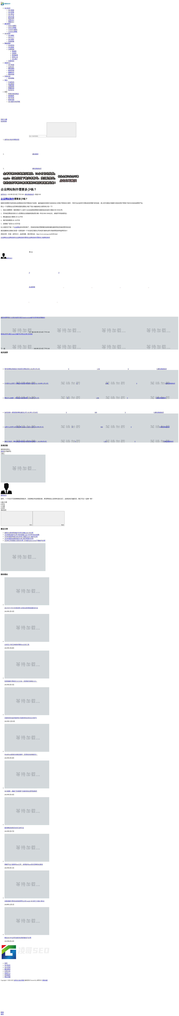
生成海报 (32, 287)
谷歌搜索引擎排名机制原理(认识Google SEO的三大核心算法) (24, 901)
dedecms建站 (12, 26)
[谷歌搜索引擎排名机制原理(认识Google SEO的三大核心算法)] (26, 898)
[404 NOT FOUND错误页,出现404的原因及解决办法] (26, 604)
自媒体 (14, 53)
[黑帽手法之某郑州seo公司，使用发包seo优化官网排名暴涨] (26, 861)
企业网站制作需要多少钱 (36, 237)
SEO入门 (11, 37)
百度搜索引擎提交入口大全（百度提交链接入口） (20, 681)
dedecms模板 (12, 27)
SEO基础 (11, 10)
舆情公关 (15, 57)
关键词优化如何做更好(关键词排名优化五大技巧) (20, 718)
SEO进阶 (11, 39)
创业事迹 (11, 84)
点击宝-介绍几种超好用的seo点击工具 (16, 644)
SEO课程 (11, 35)
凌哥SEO (4, 194)
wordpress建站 (12, 29)
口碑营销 (11, 49)
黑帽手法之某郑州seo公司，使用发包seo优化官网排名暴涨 (23, 864)
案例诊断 (11, 18)
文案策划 (11, 61)
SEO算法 (11, 14)
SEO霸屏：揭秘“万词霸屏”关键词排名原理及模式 (20, 791)
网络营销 (7, 43)
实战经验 (11, 41)
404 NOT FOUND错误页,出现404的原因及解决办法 (21, 608)
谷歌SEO (11, 20)
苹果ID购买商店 (13, 94)
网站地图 (7, 977)
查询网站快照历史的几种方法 (14, 828)
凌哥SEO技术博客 (19, 980)
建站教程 (7, 24)
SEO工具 (11, 16)
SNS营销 (11, 47)
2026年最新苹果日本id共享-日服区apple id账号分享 (21, 536)
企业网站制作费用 (22, 237)
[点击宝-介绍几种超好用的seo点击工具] (26, 641)
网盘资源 (11, 74)
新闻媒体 (15, 55)
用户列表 (11, 97)
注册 (5, 119)
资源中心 (7, 63)
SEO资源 (11, 65)
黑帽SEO (11, 22)
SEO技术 (7, 8)
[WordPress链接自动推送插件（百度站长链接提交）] (26, 751)
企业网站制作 (7, 199)
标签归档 (11, 99)
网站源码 (11, 68)
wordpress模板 (12, 31)
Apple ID (11, 66)
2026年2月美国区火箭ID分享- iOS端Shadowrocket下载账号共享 (24, 540)
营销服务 (11, 96)
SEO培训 (7, 33)
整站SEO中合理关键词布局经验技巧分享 (17, 938)
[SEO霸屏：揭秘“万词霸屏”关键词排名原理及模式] (26, 788)
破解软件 (11, 72)
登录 (2, 119)
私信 (62, 525)
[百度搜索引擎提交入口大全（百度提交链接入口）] (26, 678)
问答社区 (7, 76)
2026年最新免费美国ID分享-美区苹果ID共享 (18, 538)
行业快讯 (11, 82)
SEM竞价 (11, 45)
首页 (11, 139)
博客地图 (45, 980)
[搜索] (61, 129)
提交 (2, 453)
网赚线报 (11, 88)
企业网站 (17, 227)
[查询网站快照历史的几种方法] (26, 824)
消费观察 (11, 86)
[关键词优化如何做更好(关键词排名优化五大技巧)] (26, 714)
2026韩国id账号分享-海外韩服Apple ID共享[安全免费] (21, 535)
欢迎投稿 (4, 121)
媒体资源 (11, 70)
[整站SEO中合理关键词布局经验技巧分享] (26, 934)
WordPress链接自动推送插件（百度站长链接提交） (21, 754)
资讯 (5, 80)
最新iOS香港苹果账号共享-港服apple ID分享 (18, 533)
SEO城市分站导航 (14, 101)
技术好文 (11, 90)
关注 (30, 525)
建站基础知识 (29, 194)
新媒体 (14, 51)
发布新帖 (11, 78)
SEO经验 (11, 12)
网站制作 (47, 237)
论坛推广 (15, 59)
